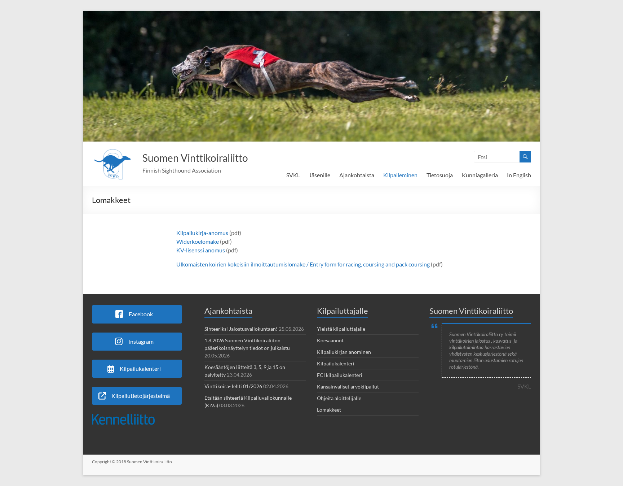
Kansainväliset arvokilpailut (348, 386)
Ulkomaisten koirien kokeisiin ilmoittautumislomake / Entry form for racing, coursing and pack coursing (303, 264)
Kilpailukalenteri (335, 363)
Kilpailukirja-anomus (202, 232)
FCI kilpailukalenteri (339, 375)
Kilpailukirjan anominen (344, 352)
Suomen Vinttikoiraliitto (195, 158)
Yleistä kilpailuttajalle (341, 329)
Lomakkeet (329, 410)
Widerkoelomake (197, 241)
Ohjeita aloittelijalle (339, 398)
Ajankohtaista (356, 175)
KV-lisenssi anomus (200, 250)
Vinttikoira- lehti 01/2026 (233, 386)
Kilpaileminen (400, 175)
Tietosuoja (440, 175)
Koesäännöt (330, 340)
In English (519, 175)
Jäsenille (319, 175)
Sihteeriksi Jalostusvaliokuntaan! (241, 329)
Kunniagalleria (480, 175)
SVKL (293, 175)
